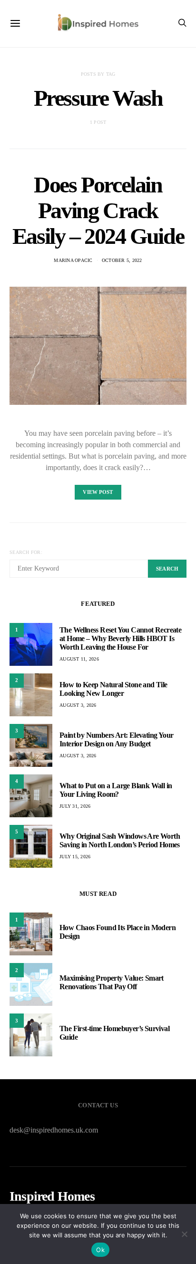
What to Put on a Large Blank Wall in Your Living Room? (115, 790)
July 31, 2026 (74, 806)
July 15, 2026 (74, 856)
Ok (100, 1250)
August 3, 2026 (78, 705)
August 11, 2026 (79, 659)
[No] (184, 1234)
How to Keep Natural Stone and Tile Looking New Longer (113, 689)
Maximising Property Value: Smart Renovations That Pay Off (111, 982)
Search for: (26, 552)
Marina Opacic (73, 260)
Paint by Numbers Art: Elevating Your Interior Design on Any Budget (116, 739)
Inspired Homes (52, 1196)
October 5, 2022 (122, 260)
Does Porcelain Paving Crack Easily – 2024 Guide (98, 210)
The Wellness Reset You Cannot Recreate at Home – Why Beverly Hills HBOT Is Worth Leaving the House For (120, 638)
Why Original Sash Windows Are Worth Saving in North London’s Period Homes (119, 840)
